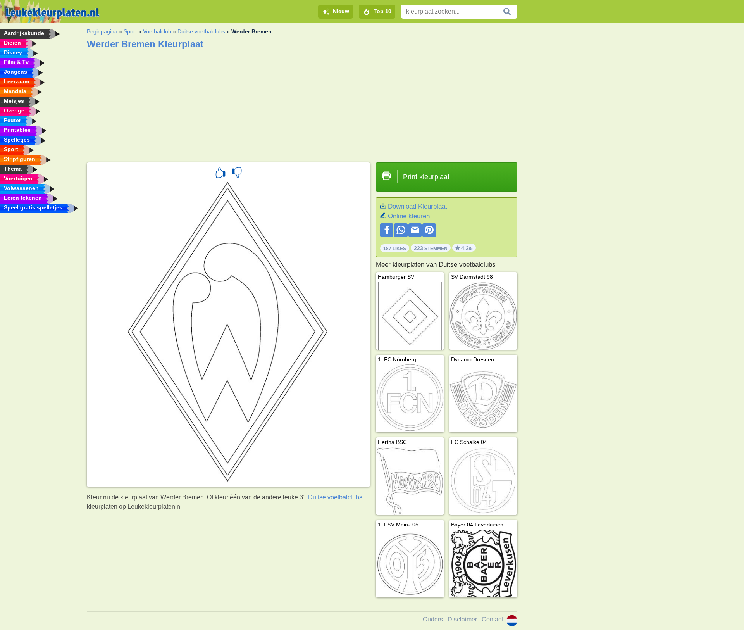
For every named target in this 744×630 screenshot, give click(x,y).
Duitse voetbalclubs (201, 31)
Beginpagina (102, 31)
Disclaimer (462, 619)
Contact (492, 619)
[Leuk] (220, 173)
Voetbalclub (157, 31)
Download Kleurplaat (417, 206)
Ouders (433, 619)
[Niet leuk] (237, 173)
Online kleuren (409, 216)
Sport (130, 31)
